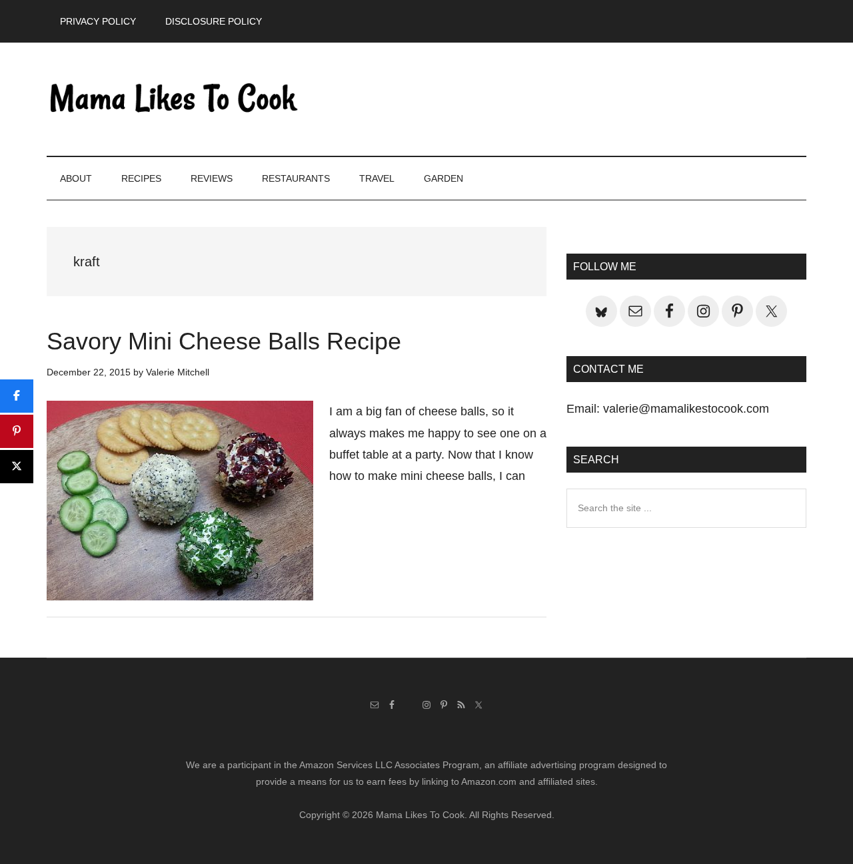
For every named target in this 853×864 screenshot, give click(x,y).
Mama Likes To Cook (173, 99)
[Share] (16, 396)
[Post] (16, 466)
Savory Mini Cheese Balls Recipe (224, 341)
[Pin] (16, 431)
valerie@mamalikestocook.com (686, 408)
